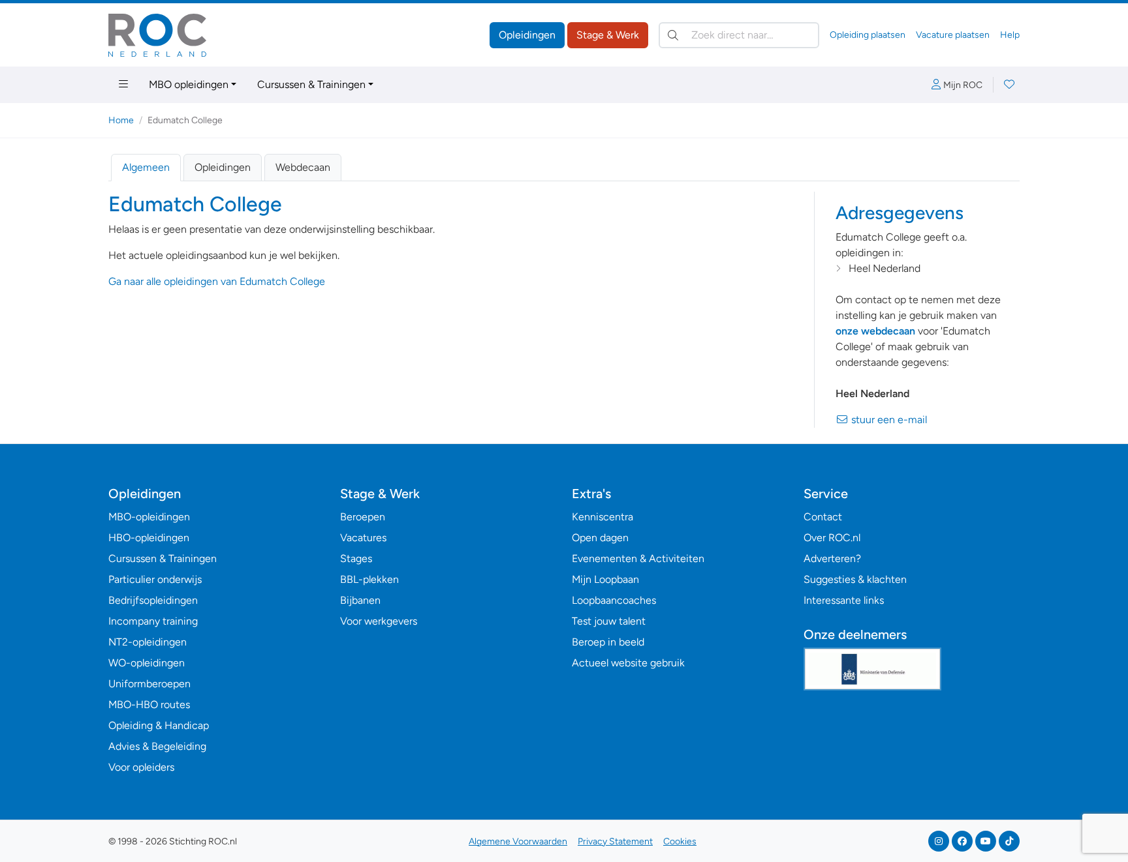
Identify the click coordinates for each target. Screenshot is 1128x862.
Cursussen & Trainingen (311, 84)
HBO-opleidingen (148, 537)
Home (121, 120)
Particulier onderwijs (155, 579)
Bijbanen (360, 600)
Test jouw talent (609, 621)
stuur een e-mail (888, 419)
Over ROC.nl (832, 537)
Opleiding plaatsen (867, 34)
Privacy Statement (615, 841)
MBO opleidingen (188, 84)
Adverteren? (832, 558)
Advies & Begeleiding (157, 746)
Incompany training (153, 621)
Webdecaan (302, 167)
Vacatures (363, 537)
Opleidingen (527, 35)
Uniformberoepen (149, 683)
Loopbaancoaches (614, 600)
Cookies (680, 841)
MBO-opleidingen (149, 517)
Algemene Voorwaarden (518, 841)
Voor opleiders (141, 767)
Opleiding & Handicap (158, 725)
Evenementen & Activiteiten (638, 558)
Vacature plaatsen (953, 34)
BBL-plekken (369, 579)
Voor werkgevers (378, 621)
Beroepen (362, 517)
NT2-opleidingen (147, 642)
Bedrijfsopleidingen (153, 600)
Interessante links (844, 600)
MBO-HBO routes (149, 704)
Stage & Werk (607, 35)
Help (1010, 34)
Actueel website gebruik (628, 663)
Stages (356, 558)
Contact (823, 517)
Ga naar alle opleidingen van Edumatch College (216, 281)
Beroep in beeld (608, 642)
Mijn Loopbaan (605, 579)
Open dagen (600, 537)
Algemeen (146, 167)
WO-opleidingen (146, 663)
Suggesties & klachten (855, 579)
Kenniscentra (602, 517)
